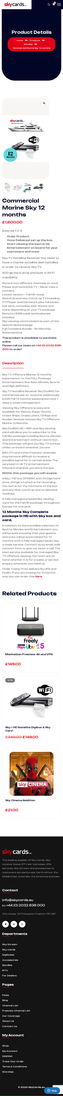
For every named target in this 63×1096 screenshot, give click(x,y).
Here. (38, 576)
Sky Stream (9, 944)
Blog (5, 1000)
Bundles (7, 965)
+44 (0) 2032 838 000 (23, 905)
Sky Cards (8, 949)
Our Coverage (11, 1016)
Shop (5, 1045)
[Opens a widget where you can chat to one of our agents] (52, 1091)
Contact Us (9, 1026)
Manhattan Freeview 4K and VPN (29, 654)
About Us (8, 1021)
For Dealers (9, 975)
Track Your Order (13, 1061)
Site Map (7, 1072)
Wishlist (7, 1056)
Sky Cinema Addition (20, 800)
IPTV (5, 970)
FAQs (5, 995)
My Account (10, 1051)
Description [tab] (13, 363)
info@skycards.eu (17, 900)
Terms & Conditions (14, 1066)
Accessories (10, 960)
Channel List (10, 1005)
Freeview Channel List (16, 1010)
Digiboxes (8, 954)
